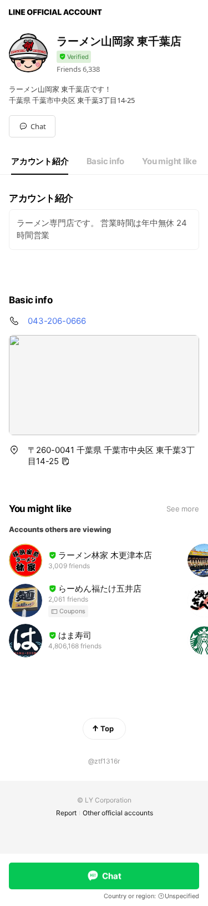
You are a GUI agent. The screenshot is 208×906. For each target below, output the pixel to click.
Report (66, 813)
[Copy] (65, 461)
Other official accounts (118, 813)
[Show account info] (74, 57)
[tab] (39, 161)
